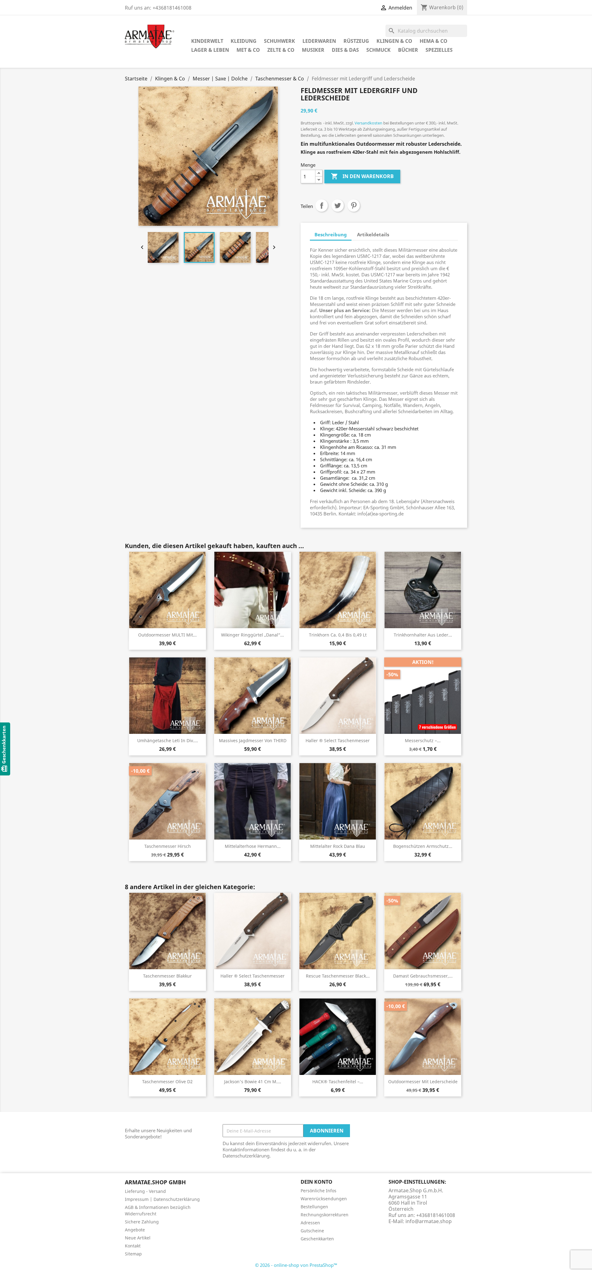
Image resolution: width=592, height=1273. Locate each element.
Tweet (337, 205)
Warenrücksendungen (324, 1199)
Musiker (313, 50)
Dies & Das (345, 50)
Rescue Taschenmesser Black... (338, 976)
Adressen (310, 1223)
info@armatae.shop (428, 1221)
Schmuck (378, 50)
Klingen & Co (394, 41)
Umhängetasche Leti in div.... (167, 740)
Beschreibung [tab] (330, 234)
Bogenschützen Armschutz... (422, 846)
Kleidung (244, 41)
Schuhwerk (279, 41)
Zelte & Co (280, 50)
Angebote (135, 1230)
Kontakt (133, 1246)
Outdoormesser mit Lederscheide (423, 1081)
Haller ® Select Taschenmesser (338, 740)
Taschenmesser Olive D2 (167, 1081)
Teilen (321, 205)
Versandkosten (368, 123)
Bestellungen (314, 1207)
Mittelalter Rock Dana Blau (337, 846)
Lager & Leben (210, 50)
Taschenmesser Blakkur (167, 976)
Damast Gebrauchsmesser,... (423, 976)
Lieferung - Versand (145, 1191)
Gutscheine (312, 1231)
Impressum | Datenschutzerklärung (162, 1199)
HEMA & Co (433, 41)
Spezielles (439, 50)
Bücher (408, 50)
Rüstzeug (356, 41)
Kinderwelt (207, 41)
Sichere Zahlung (142, 1222)
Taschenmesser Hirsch (167, 846)
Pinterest (353, 205)
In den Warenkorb (362, 176)
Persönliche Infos (318, 1191)
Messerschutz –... (423, 740)
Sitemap (133, 1254)
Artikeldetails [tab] (373, 234)
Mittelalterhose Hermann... (253, 846)
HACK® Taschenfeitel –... (337, 1081)
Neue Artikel (137, 1238)
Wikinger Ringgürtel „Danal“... (252, 635)
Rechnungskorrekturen (324, 1215)
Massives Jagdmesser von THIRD (252, 740)
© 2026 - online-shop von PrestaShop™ (296, 1265)
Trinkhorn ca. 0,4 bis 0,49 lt (338, 635)
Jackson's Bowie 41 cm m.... (252, 1081)
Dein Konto (316, 1181)
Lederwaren (319, 41)
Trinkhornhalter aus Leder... (423, 635)
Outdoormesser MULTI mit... (167, 635)
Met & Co (248, 50)
